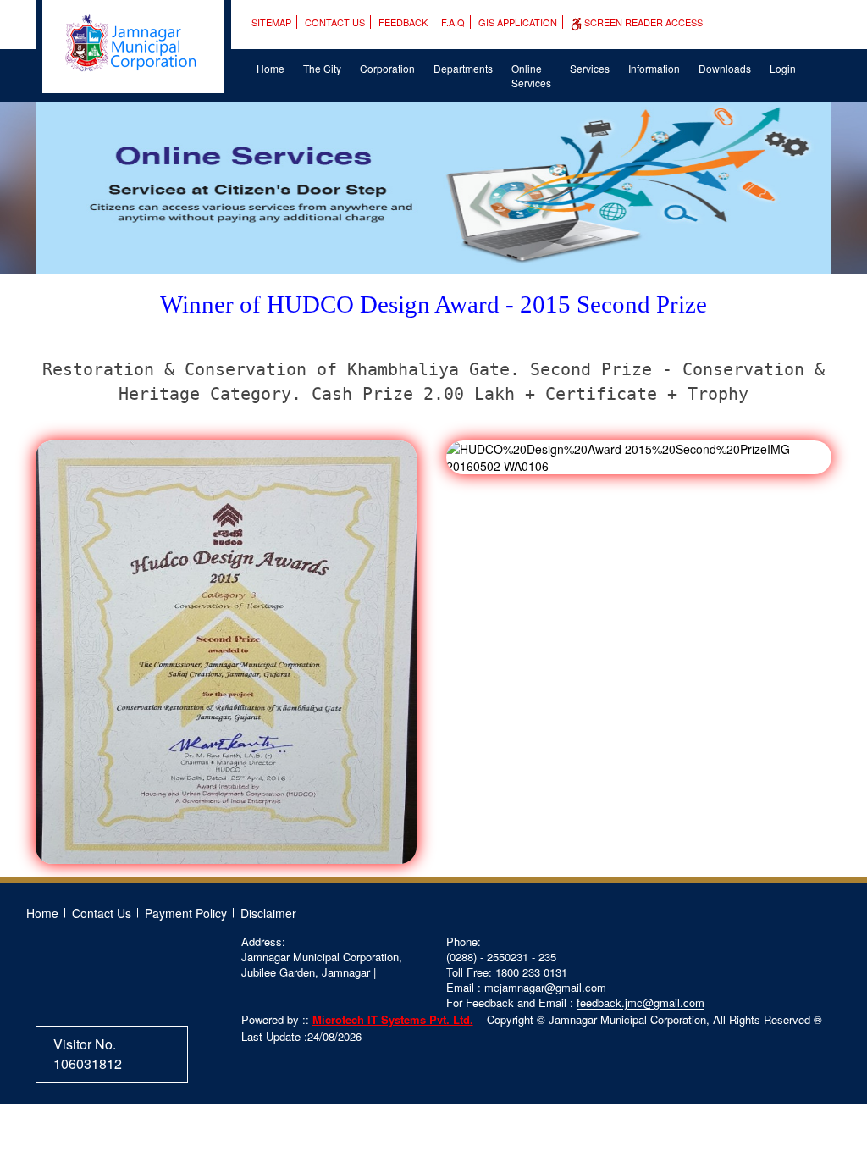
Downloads (725, 68)
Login (783, 68)
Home (270, 68)
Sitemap (271, 22)
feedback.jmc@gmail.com (640, 1002)
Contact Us (335, 22)
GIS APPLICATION (517, 22)
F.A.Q (453, 22)
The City (322, 68)
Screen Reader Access (642, 22)
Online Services (531, 75)
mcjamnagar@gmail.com (545, 987)
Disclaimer (268, 913)
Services (590, 68)
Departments (463, 68)
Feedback (403, 22)
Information (654, 68)
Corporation (387, 68)
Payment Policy (186, 913)
